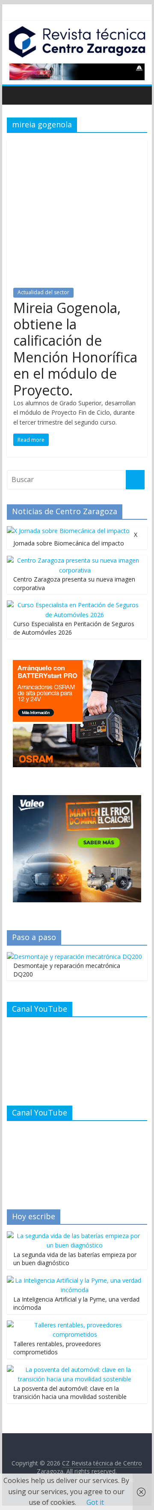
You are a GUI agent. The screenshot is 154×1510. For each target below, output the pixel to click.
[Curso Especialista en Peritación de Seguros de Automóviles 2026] (75, 605)
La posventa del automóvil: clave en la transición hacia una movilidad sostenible (70, 1392)
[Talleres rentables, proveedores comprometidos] (75, 1325)
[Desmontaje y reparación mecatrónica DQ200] (74, 956)
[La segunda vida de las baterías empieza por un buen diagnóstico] (75, 1236)
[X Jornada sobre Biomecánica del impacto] (68, 531)
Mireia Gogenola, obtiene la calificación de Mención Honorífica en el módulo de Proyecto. (75, 348)
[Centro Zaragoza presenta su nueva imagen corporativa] (75, 560)
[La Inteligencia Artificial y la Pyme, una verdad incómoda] (75, 1280)
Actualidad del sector (43, 292)
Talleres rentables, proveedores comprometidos (57, 1348)
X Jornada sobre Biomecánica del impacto (75, 538)
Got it (95, 1502)
